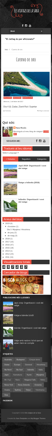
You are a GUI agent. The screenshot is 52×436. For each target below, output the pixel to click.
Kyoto (29, 375)
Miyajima (40, 375)
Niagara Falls (30, 380)
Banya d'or (27, 97)
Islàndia (30, 370)
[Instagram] (26, 25)
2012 (7, 254)
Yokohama (39, 390)
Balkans (17, 97)
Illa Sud (19, 370)
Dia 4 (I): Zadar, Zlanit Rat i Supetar (20, 107)
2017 (7, 242)
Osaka (7, 390)
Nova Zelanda (24, 385)
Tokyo (28, 390)
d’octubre (12, 226)
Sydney (18, 390)
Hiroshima (41, 365)
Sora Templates (21, 418)
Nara (17, 380)
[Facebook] (22, 25)
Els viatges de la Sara (33, 413)
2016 (7, 245)
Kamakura (17, 375)
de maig (11, 236)
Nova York (8, 385)
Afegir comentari (44, 110)
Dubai (6, 365)
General (28, 365)
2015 (7, 248)
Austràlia (8, 359)
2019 (7, 223)
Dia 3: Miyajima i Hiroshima (18, 229)
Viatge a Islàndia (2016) (24, 315)
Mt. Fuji (7, 380)
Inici (6, 50)
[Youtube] (30, 25)
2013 (7, 251)
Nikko (42, 380)
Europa (17, 365)
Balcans (7, 97)
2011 (7, 257)
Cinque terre (34, 359)
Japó (6, 375)
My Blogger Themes (38, 418)
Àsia (6, 395)
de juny (11, 232)
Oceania (38, 385)
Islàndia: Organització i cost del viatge (30, 328)
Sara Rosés (21, 128)
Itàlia (41, 370)
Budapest (21, 359)
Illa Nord (7, 370)
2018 (7, 239)
